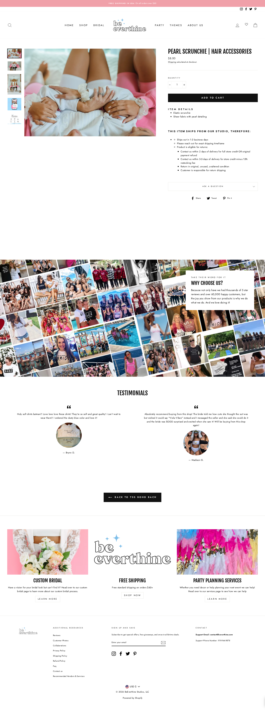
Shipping (172, 62)
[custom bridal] (47, 552)
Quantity (174, 78)
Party (159, 25)
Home (69, 25)
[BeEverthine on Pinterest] (135, 653)
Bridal (98, 25)
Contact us (57, 671)
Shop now (132, 595)
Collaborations (59, 645)
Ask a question (213, 186)
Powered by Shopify (132, 698)
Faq (54, 666)
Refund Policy (59, 660)
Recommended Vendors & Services (68, 676)
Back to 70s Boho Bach (135, 497)
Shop (83, 25)
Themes (176, 25)
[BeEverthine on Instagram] (114, 653)
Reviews (56, 635)
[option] (132, 3)
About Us (195, 25)
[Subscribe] (163, 643)
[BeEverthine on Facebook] (121, 653)
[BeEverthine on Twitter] (128, 653)
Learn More (48, 599)
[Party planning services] (217, 552)
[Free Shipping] (132, 552)
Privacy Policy (59, 650)
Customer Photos (60, 640)
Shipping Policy (60, 655)
